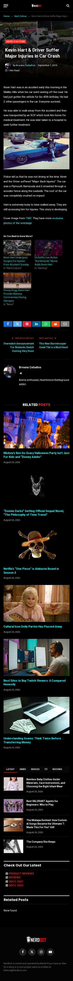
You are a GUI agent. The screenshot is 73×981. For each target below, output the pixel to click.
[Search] (67, 6)
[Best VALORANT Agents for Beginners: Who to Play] (13, 805)
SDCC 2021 (16, 881)
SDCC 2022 (16, 885)
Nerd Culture (15, 41)
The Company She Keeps (40, 841)
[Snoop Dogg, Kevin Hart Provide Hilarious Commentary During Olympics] (17, 280)
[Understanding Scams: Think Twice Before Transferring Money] (36, 715)
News (23, 769)
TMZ (29, 218)
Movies (35, 769)
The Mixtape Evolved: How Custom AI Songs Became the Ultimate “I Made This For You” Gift (46, 824)
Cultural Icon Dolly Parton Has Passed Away (33, 626)
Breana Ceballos (25, 65)
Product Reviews (21, 873)
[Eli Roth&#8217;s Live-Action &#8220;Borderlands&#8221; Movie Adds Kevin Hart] (48, 248)
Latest (10, 769)
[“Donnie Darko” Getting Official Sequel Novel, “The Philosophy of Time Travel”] (36, 487)
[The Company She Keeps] (13, 846)
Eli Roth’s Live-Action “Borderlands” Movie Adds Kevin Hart (46, 261)
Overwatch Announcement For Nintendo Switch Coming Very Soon (19, 347)
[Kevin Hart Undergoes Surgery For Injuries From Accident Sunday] (17, 248)
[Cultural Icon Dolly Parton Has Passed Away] (36, 603)
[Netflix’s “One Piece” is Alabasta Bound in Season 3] (36, 545)
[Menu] (6, 6)
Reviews (57, 769)
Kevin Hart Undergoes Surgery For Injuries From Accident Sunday (16, 261)
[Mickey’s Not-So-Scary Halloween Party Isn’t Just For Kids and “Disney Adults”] (36, 429)
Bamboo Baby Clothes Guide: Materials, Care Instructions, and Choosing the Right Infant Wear (45, 783)
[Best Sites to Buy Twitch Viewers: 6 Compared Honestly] (36, 657)
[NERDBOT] (37, 5)
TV (45, 769)
